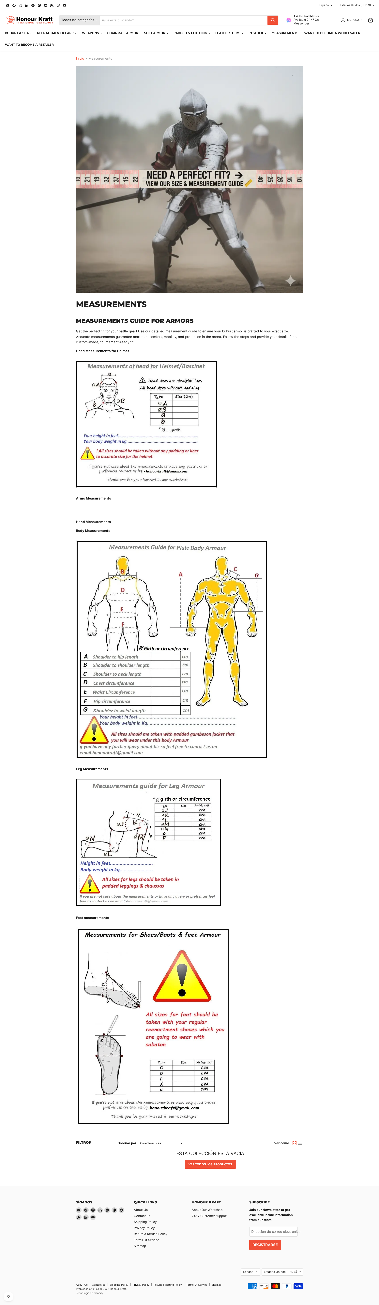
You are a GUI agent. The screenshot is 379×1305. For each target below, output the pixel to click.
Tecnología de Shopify (89, 1293)
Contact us (142, 1216)
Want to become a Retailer (29, 45)
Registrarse (265, 1244)
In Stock (256, 33)
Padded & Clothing (191, 33)
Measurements (285, 33)
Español (324, 5)
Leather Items (228, 33)
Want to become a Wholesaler (332, 33)
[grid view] (294, 1143)
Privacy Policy (144, 1228)
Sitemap (140, 1246)
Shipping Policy (145, 1222)
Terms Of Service (146, 1240)
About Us (141, 1210)
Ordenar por (126, 1143)
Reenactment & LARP (55, 33)
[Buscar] (272, 20)
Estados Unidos (355, 5)
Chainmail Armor (122, 33)
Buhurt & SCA (17, 33)
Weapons (91, 33)
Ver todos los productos (210, 1164)
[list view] (300, 1143)
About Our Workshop (207, 1210)
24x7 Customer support (210, 1216)
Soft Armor (155, 33)
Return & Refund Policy (150, 1234)
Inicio (80, 58)
